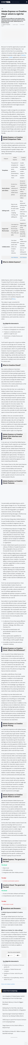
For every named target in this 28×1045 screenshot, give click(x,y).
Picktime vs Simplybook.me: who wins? (14, 329)
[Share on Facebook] (13, 44)
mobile (11, 57)
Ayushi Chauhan (6, 24)
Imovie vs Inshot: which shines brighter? (14, 327)
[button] (25, 1042)
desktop (23, 55)
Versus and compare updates (8, 984)
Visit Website (14, 257)
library (14, 299)
